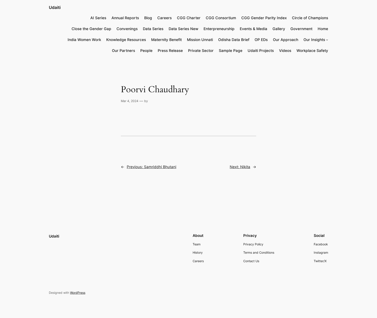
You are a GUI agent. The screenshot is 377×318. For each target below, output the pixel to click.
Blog (148, 18)
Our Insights (314, 40)
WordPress (77, 292)
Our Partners (123, 50)
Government (301, 29)
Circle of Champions (310, 18)
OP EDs (261, 40)
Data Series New (183, 29)
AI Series (98, 18)
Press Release (170, 50)
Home (323, 29)
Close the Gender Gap (91, 29)
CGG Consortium (221, 18)
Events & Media (253, 29)
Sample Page (230, 50)
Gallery (278, 29)
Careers (164, 18)
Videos (285, 50)
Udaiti (55, 7)
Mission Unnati (200, 40)
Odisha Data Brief (233, 40)
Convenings (127, 29)
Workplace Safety (312, 50)
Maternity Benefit (166, 40)
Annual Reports (125, 18)
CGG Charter (188, 18)
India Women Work (84, 40)
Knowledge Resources (126, 40)
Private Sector (201, 50)
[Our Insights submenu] (327, 40)
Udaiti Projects (261, 50)
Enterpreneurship (219, 29)
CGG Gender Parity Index (264, 18)
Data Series (153, 29)
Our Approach (285, 40)
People (146, 50)
